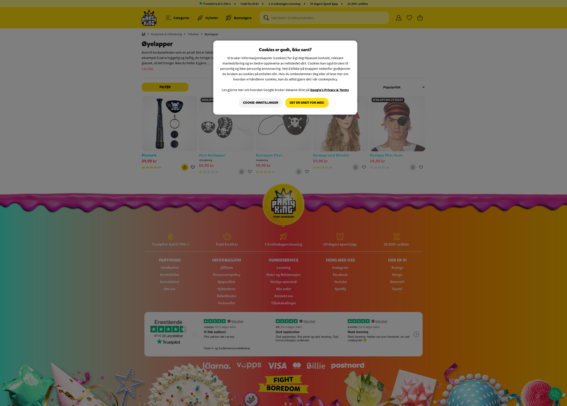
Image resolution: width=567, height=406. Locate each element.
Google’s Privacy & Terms (329, 90)
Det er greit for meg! (307, 103)
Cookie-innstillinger (260, 103)
